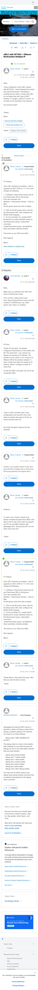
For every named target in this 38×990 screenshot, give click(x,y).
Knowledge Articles (12, 901)
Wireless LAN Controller (18, 131)
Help (8, 961)
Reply (19, 145)
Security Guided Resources (14, 876)
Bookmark (13, 43)
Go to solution (19, 64)
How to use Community (13, 826)
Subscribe (23, 43)
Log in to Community (13, 833)
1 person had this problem (13, 121)
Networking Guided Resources (15, 871)
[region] (19, 980)
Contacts (10, 948)
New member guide (12, 828)
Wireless (6, 39)
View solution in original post (14, 246)
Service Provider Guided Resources (17, 880)
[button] (6, 139)
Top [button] (2, 939)
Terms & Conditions (13, 964)
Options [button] (33, 43)
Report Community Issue (14, 958)
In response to (25, 169)
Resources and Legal (11, 954)
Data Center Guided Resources (15, 866)
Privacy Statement (18, 981)
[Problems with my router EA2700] (30, 156)
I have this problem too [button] (14, 125)
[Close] (35, 973)
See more (8, 885)
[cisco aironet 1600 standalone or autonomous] (27, 156)
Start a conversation (19, 29)
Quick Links (8, 944)
